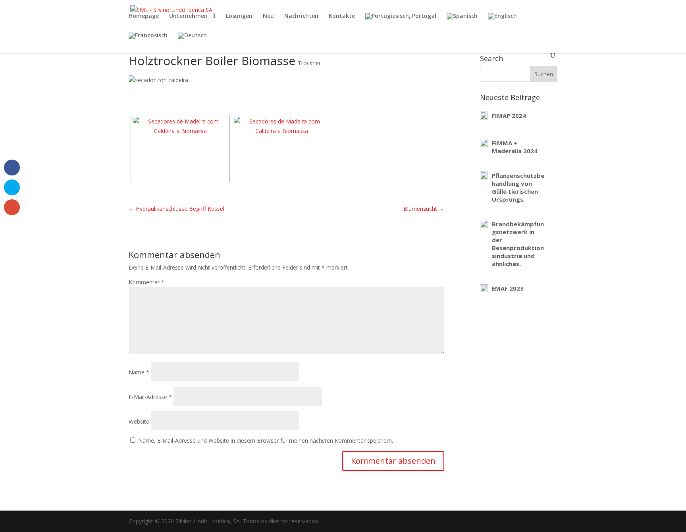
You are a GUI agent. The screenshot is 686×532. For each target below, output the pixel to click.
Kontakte (342, 16)
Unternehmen (188, 16)
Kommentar (146, 282)
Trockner (309, 63)
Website (139, 421)
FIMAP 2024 (509, 116)
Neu (268, 16)
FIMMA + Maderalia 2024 (515, 147)
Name (139, 372)
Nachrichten (301, 16)
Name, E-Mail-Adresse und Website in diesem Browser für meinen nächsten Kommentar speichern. (265, 440)
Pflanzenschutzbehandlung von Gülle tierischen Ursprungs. (518, 187)
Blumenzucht (423, 208)
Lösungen (239, 16)
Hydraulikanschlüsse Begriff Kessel (176, 208)
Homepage (144, 16)
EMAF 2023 (508, 288)
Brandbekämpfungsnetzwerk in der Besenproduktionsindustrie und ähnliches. (518, 244)
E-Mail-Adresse (150, 397)
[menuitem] (400, 23)
